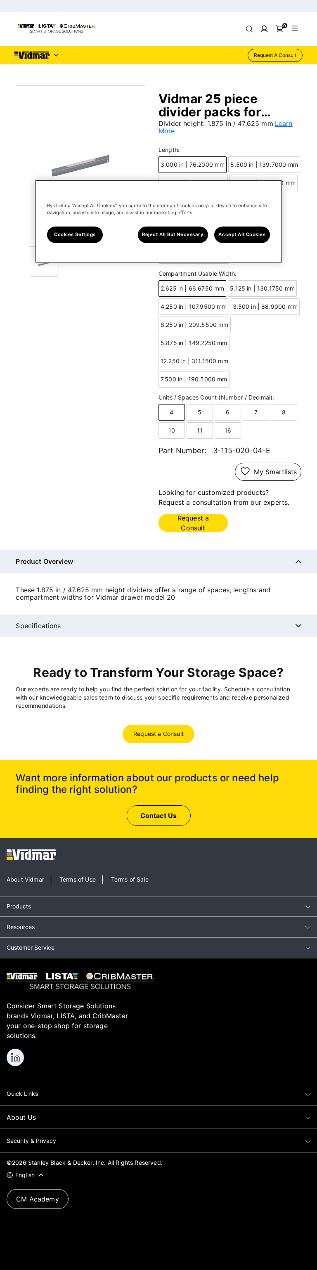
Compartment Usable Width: (197, 273)
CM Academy (37, 1199)
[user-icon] (264, 29)
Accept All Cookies (241, 234)
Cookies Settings (75, 234)
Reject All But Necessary (173, 234)
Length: (169, 150)
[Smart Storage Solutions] (56, 31)
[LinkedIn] (15, 1057)
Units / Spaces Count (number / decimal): (216, 397)
